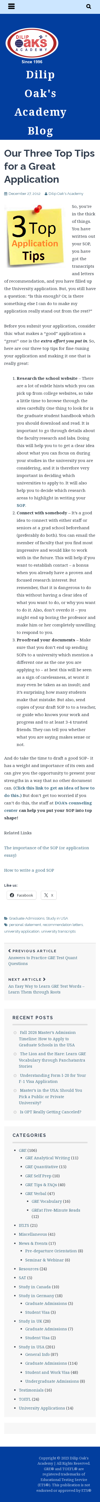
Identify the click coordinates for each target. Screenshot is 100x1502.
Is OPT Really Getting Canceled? (50, 1111)
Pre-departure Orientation (51, 1250)
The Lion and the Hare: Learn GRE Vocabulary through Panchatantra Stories (52, 1060)
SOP (21, 505)
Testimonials (31, 1390)
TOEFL (25, 1399)
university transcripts (58, 931)
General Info (37, 1354)
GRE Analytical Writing (47, 1157)
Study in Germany (36, 1295)
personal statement (25, 925)
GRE (22, 1150)
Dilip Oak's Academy (66, 194)
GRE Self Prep (38, 1175)
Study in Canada (35, 1286)
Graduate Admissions (26, 918)
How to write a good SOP (29, 870)
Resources (29, 1268)
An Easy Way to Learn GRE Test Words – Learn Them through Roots (46, 986)
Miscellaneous (33, 1234)
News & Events (33, 1243)
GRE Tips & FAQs (41, 1184)
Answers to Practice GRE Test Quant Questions (42, 957)
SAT (22, 1277)
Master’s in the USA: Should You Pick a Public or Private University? (50, 1096)
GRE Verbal (35, 1193)
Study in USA (57, 918)
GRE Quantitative (41, 1166)
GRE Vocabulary (47, 1201)
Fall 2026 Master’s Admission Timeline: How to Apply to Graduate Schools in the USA (47, 1038)
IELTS (24, 1225)
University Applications (42, 1408)
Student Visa (37, 1312)
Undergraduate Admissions (52, 1381)
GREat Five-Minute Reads (56, 1210)
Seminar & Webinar (44, 1260)
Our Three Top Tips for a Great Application (49, 166)
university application (21, 931)
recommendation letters (63, 925)
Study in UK (30, 1321)
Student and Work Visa (47, 1372)
